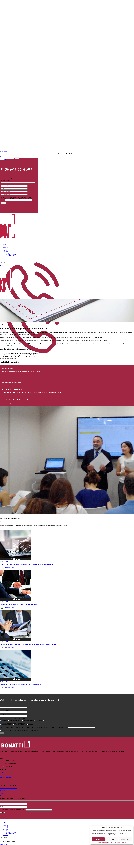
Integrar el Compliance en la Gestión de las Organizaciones (18, 604)
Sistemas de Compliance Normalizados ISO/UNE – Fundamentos (20, 684)
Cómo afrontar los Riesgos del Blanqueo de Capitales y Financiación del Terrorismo (26, 564)
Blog (7, 253)
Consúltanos (3, 159)
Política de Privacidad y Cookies (103, 842)
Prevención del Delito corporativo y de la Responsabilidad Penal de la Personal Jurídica (28, 644)
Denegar (112, 839)
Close (1, 839)
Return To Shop (4, 844)
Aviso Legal (124, 842)
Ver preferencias (125, 839)
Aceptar (98, 839)
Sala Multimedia (10, 255)
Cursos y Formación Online (7, 567)
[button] (131, 827)
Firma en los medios (11, 254)
